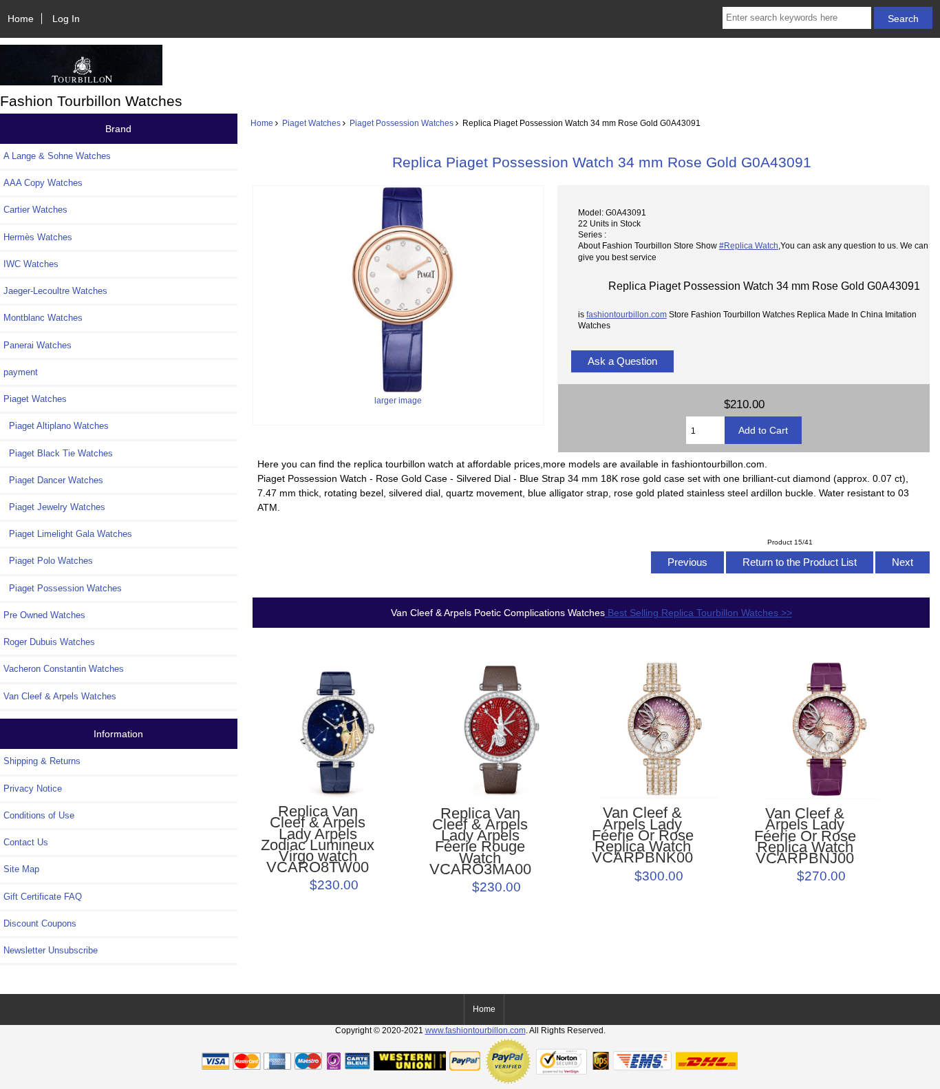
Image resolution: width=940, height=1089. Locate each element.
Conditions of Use (38, 815)
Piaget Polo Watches (48, 561)
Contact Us (25, 842)
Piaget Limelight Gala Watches (67, 534)
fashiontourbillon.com (626, 314)
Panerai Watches (37, 345)
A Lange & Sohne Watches (57, 156)
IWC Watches (30, 264)
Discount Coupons (39, 923)
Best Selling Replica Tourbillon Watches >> (698, 612)
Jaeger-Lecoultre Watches (55, 291)
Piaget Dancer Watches (53, 480)
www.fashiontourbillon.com (475, 1030)
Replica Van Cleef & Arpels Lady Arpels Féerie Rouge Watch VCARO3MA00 (480, 841)
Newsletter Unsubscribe (50, 950)
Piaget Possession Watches (401, 122)
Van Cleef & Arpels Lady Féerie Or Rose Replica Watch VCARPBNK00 (643, 835)
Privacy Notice (32, 788)
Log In (66, 18)
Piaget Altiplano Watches (56, 426)
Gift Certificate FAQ (42, 896)
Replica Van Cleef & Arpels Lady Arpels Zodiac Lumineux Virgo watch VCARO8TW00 (317, 839)
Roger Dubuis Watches (49, 642)
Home (21, 18)
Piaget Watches (311, 122)
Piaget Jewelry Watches (54, 507)
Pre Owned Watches (44, 615)
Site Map (21, 869)
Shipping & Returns (42, 761)
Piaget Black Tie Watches (58, 453)
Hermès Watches (37, 237)
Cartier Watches (35, 209)
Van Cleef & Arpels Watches (59, 696)
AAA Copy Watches (43, 183)
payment (20, 372)
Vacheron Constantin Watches (63, 669)
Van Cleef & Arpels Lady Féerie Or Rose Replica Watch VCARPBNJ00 (805, 836)
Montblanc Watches (43, 318)
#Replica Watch (748, 245)
